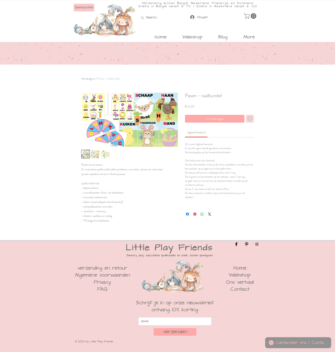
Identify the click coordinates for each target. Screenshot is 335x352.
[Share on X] (209, 214)
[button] (251, 16)
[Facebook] (236, 244)
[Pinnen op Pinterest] (195, 214)
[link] (196, 132)
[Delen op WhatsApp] (202, 214)
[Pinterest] (247, 244)
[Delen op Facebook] (187, 214)
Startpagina (88, 78)
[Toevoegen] (250, 119)
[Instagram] (257, 244)
